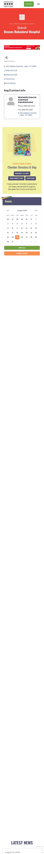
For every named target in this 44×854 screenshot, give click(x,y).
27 (27, 237)
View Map (31, 178)
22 (36, 233)
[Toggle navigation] (38, 4)
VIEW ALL (22, 248)
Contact (29, 4)
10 (12, 228)
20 (27, 233)
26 (22, 237)
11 (17, 228)
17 (12, 233)
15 (36, 228)
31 (12, 242)
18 (17, 233)
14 (31, 228)
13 (26, 228)
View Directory (16, 178)
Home (11, 24)
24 (13, 237)
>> (36, 210)
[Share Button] (6, 57)
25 (17, 237)
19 (22, 233)
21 (31, 233)
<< (8, 210)
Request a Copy (22, 173)
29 (36, 237)
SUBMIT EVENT (22, 253)
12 (22, 228)
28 (31, 237)
